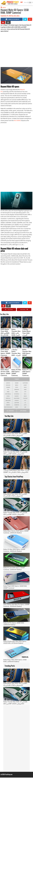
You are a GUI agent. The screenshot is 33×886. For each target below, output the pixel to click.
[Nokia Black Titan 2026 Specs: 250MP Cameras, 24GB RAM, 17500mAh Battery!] (6, 343)
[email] (8, 22)
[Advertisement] (16, 49)
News (4, 7)
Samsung (16, 389)
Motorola (8, 393)
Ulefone (16, 402)
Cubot (25, 385)
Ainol (16, 391)
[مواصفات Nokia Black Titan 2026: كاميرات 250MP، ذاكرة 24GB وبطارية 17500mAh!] (27, 322)
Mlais (25, 396)
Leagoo (17, 400)
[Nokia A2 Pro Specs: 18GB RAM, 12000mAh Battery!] (16, 615)
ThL (8, 389)
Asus (25, 387)
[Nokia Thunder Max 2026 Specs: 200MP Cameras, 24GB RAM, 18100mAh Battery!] (27, 343)
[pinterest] (3, 22)
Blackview (16, 398)
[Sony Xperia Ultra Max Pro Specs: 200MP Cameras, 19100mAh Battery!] (16, 596)
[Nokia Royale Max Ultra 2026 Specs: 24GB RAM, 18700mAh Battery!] (16, 633)
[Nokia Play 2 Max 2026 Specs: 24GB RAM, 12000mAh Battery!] (16, 652)
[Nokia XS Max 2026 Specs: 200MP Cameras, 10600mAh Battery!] (16, 363)
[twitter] (25, 19)
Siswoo (8, 404)
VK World (16, 393)
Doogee (8, 385)
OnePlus (8, 398)
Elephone (25, 382)
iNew (8, 391)
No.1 (25, 393)
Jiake (25, 389)
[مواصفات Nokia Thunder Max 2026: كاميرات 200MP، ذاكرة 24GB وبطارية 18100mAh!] (16, 343)
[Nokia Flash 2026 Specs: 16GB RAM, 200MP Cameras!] (16, 578)
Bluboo (17, 396)
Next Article (23, 309)
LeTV (25, 404)
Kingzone (8, 400)
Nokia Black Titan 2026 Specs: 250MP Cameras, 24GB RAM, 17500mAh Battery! (5, 355)
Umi (25, 407)
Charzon (16, 404)
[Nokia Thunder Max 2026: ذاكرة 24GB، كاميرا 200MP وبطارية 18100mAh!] (16, 322)
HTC (25, 400)
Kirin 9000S (17, 120)
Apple (8, 402)
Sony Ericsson (8, 407)
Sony (16, 407)
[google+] (30, 19)
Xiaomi (16, 382)
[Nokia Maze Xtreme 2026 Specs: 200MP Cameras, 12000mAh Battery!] (6, 363)
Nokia (8, 396)
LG (25, 402)
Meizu (16, 385)
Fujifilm (25, 398)
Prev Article (10, 309)
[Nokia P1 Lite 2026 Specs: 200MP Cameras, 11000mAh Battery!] (27, 363)
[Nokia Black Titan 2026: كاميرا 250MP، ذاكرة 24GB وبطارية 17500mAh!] (6, 322)
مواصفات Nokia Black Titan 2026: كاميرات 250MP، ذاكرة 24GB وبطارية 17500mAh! (26, 335)
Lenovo (8, 382)
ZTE (25, 391)
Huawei (8, 387)
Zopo (16, 387)
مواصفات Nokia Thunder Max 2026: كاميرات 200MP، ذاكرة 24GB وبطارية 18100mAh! (16, 355)
